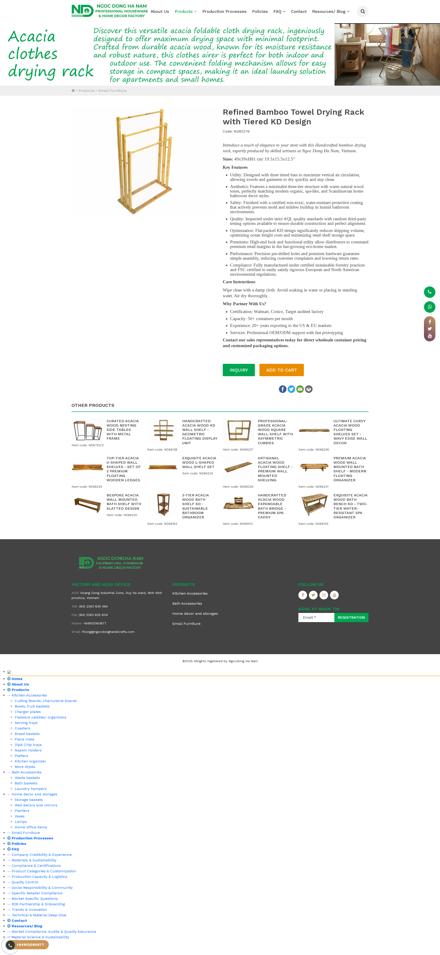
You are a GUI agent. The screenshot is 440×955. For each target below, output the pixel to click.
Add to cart (281, 370)
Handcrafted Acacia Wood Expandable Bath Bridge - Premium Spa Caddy (272, 506)
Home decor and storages (195, 613)
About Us (160, 11)
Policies (260, 11)
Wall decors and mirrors (36, 805)
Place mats (24, 739)
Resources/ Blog (329, 11)
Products (184, 11)
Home (16, 679)
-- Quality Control (22, 882)
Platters (21, 756)
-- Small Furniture (23, 832)
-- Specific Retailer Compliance (35, 893)
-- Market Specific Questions (32, 898)
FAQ (278, 11)
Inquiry (239, 370)
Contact (299, 11)
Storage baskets (29, 799)
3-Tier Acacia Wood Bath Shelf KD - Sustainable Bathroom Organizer (195, 506)
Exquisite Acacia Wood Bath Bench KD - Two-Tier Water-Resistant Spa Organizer (350, 506)
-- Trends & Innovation (27, 909)
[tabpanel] (220, 54)
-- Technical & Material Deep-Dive (36, 915)
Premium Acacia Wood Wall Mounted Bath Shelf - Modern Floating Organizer (349, 469)
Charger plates (28, 712)
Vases (20, 816)
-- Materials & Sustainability (31, 860)
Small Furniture (112, 90)
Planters (22, 810)
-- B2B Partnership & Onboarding (36, 904)
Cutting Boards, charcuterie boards (46, 701)
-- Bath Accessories (24, 772)
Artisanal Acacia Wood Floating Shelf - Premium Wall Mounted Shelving (275, 469)
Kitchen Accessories (190, 593)
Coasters (22, 728)
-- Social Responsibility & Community (40, 887)
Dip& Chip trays (28, 745)
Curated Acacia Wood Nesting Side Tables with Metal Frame (123, 430)
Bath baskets (26, 783)
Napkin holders (28, 750)
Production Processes (224, 11)
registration (351, 617)
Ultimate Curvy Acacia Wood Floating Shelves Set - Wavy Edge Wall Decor (350, 432)
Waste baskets (27, 777)
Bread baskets (27, 734)
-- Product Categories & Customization (41, 871)
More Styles (25, 767)
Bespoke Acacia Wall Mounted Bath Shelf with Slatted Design (124, 502)
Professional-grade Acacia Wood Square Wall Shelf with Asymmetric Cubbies (275, 432)
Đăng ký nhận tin (318, 609)
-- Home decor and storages (32, 794)
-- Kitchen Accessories (27, 695)
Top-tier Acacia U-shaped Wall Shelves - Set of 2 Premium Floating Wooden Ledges (124, 469)
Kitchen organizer (30, 761)
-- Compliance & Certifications (34, 865)
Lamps (21, 821)
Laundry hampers (31, 788)
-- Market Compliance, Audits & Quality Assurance (51, 931)
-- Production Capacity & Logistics (37, 876)
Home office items (31, 827)
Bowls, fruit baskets (32, 706)
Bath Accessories (187, 603)
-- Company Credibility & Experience (39, 854)
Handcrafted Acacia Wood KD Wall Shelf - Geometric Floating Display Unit (199, 432)
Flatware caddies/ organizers (40, 717)
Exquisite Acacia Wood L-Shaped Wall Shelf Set (199, 462)
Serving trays (26, 723)
